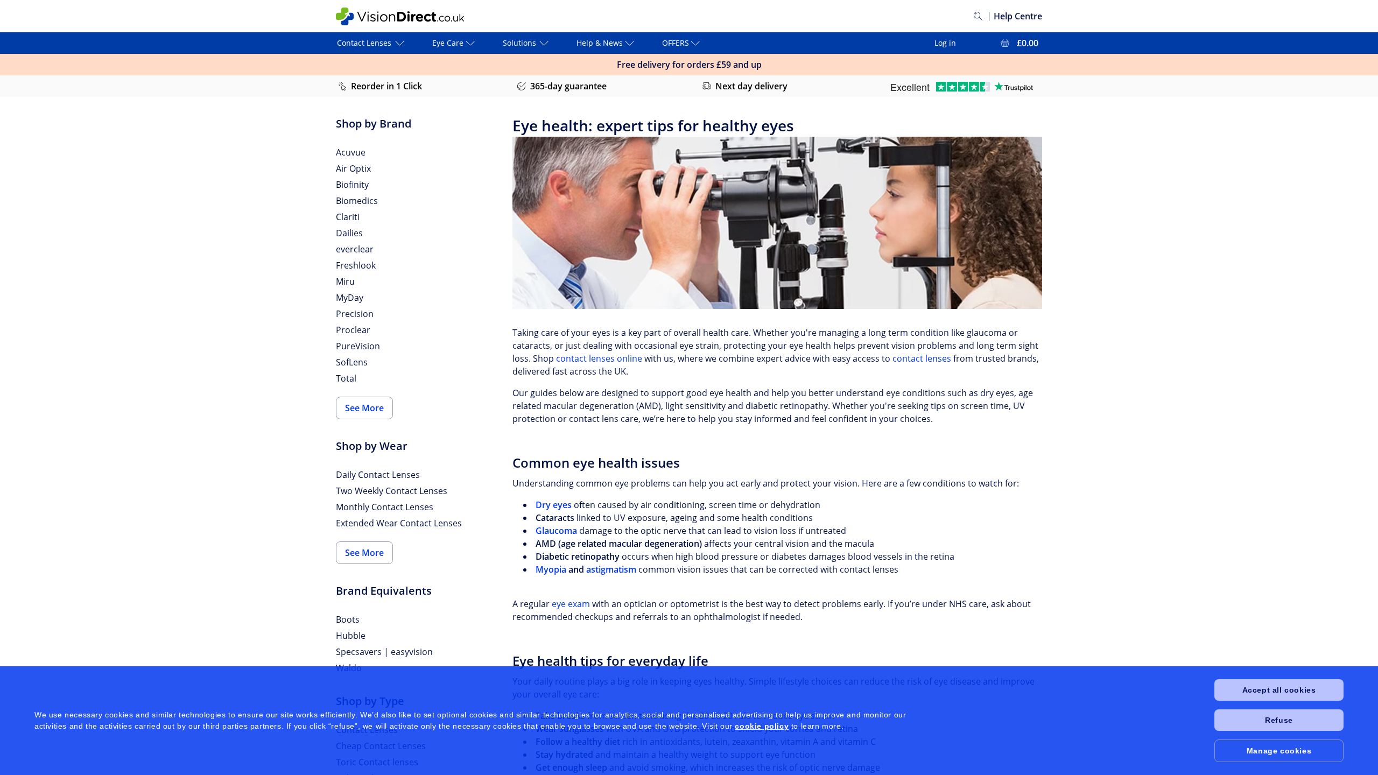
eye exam (571, 604)
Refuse (1279, 720)
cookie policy (762, 726)
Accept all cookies (1279, 690)
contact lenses (921, 358)
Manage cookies (1279, 750)
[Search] (978, 16)
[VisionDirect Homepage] (400, 16)
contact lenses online (599, 358)
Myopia (551, 569)
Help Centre (1018, 16)
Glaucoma (556, 531)
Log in (945, 43)
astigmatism (611, 569)
